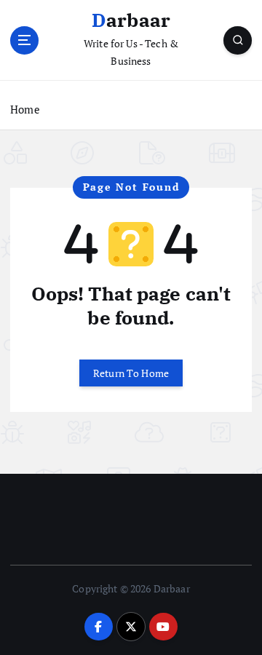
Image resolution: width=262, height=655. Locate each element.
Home (25, 109)
